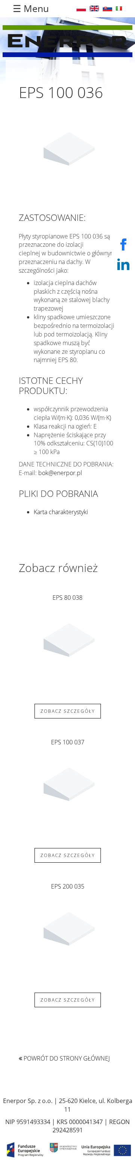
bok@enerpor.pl (60, 473)
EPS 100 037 (67, 742)
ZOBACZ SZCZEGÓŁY (67, 711)
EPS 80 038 (67, 597)
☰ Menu (31, 8)
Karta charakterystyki (61, 512)
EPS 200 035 (67, 886)
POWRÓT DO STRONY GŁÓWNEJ (66, 1058)
